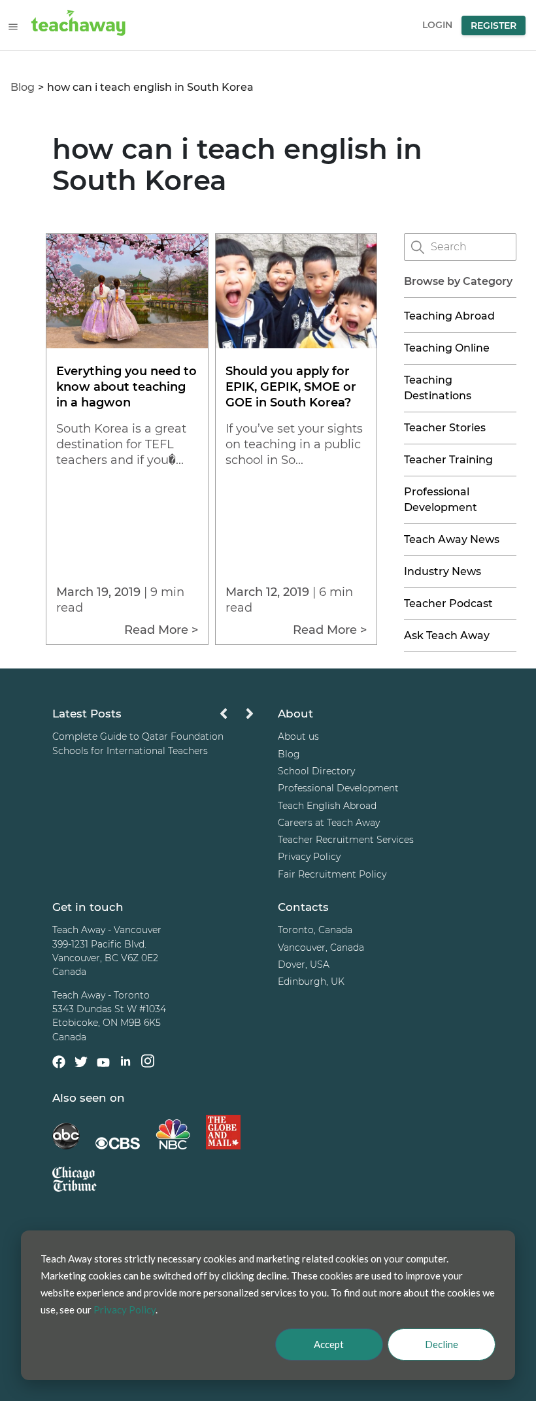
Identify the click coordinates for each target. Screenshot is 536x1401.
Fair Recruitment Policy (332, 874)
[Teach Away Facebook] (58, 1063)
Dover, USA (303, 964)
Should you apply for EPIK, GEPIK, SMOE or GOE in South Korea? (291, 387)
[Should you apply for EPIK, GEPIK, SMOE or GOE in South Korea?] (296, 344)
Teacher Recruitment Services (346, 840)
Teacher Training (448, 459)
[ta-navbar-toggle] (13, 27)
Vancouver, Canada (321, 947)
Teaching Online (447, 348)
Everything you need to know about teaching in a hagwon (126, 387)
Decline (441, 1344)
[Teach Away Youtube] (103, 1064)
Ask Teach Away (447, 635)
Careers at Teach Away (329, 823)
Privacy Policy (309, 857)
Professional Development (338, 788)
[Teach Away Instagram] (147, 1062)
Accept (329, 1344)
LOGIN (437, 25)
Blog (22, 87)
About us (298, 736)
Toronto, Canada (315, 930)
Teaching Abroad (449, 316)
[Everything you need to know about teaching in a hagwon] (126, 344)
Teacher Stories (445, 427)
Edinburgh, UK (311, 981)
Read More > (161, 630)
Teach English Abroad (327, 806)
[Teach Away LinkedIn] (125, 1062)
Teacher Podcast (448, 603)
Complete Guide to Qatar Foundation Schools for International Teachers (138, 743)
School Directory (316, 771)
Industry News (442, 571)
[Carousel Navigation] (236, 717)
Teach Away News (451, 539)
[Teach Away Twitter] (81, 1063)
